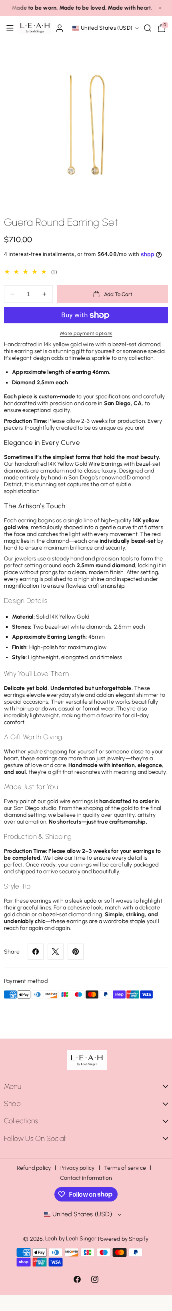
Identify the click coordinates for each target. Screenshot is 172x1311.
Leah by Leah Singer (71, 1238)
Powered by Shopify (123, 1239)
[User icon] (59, 28)
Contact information (86, 1178)
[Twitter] (56, 952)
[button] (10, 28)
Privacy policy (77, 1168)
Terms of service (125, 1168)
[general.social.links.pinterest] (76, 952)
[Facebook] (36, 952)
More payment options (86, 333)
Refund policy (34, 1168)
